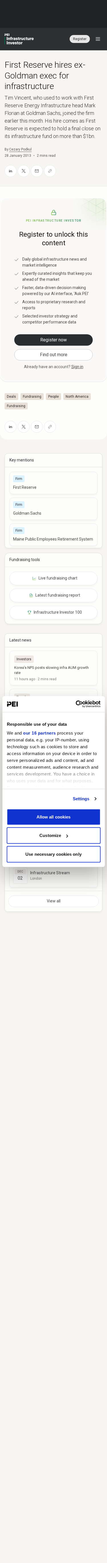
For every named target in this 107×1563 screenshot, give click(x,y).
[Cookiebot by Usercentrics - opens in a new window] (76, 704)
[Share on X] (24, 171)
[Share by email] (37, 171)
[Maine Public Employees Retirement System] (53, 535)
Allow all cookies (54, 816)
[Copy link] (50, 171)
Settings (81, 798)
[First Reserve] (53, 483)
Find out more (53, 354)
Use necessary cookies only (53, 853)
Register (79, 39)
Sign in (77, 366)
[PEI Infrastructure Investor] (19, 39)
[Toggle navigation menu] (97, 39)
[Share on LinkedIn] (11, 171)
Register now (53, 340)
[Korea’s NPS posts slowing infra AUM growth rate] (53, 668)
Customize (50, 835)
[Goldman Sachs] (53, 509)
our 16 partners (39, 733)
